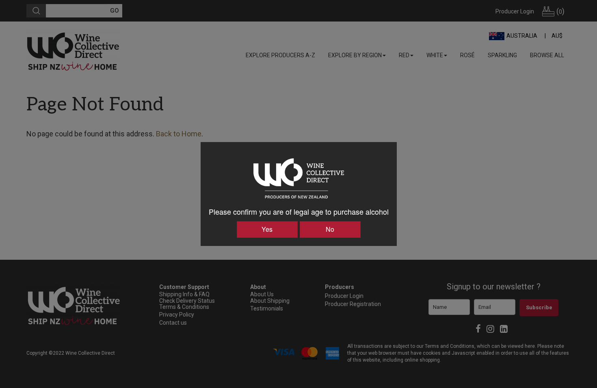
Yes (267, 229)
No (330, 229)
